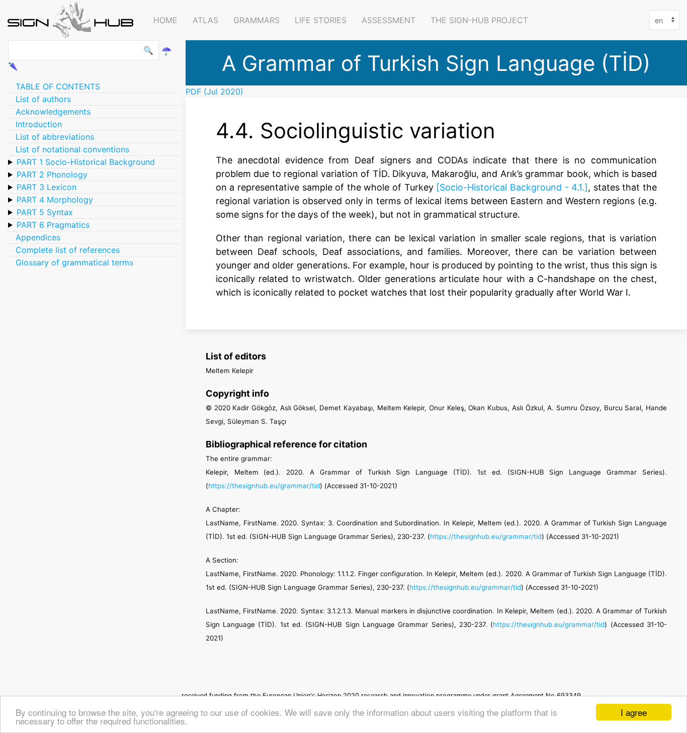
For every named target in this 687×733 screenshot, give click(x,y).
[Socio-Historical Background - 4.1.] (512, 187)
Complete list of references (68, 250)
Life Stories (321, 20)
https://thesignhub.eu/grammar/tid (264, 485)
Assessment (388, 20)
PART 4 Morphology (55, 200)
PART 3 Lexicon (46, 187)
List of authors (43, 99)
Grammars (256, 20)
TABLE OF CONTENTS (58, 86)
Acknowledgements (53, 112)
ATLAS (205, 20)
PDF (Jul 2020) (214, 91)
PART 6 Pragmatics (53, 225)
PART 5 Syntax (45, 212)
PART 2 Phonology (52, 174)
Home (165, 20)
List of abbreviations (55, 137)
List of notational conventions (72, 149)
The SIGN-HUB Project (479, 20)
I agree (634, 712)
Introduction (39, 124)
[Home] (73, 20)
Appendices (38, 237)
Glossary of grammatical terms (74, 262)
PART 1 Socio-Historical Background (86, 162)
